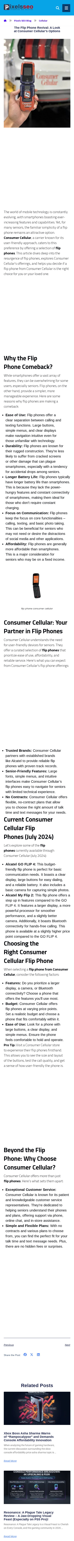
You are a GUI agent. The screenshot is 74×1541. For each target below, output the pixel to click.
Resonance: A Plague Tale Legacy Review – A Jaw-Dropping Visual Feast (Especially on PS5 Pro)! (29, 1516)
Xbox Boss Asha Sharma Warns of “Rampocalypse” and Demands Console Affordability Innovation (29, 1437)
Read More (10, 1461)
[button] (25, 1355)
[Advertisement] (37, 172)
